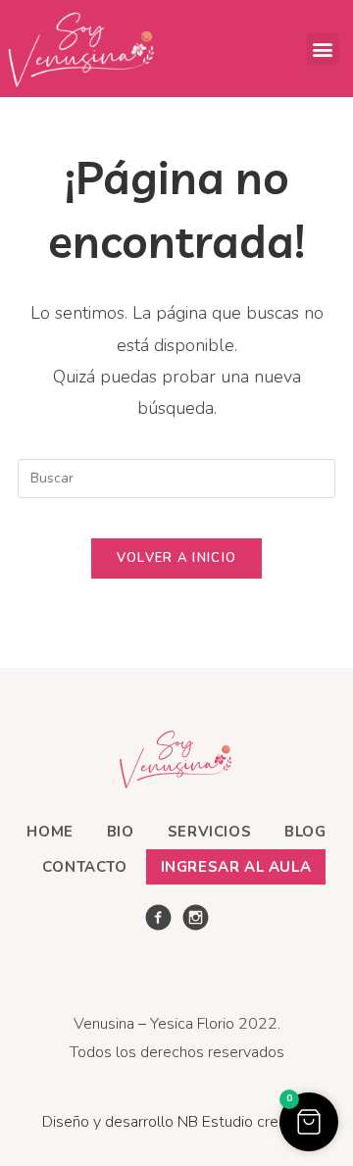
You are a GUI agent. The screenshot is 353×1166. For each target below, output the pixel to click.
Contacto (84, 867)
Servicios (209, 831)
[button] (323, 48)
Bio (120, 831)
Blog (305, 831)
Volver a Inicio (177, 558)
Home (49, 831)
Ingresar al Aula (236, 867)
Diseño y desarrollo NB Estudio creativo (177, 1122)
